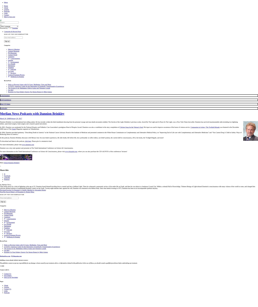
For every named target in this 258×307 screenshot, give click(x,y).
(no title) (10, 90)
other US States (5, 104)
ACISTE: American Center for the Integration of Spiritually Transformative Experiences (36, 86)
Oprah (14, 129)
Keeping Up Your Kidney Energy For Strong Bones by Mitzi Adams (30, 92)
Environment (14, 62)
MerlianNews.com (5, 256)
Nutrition (11, 67)
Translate (15, 28)
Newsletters (7, 275)
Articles (6, 9)
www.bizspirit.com (71, 151)
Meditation (11, 66)
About (6, 8)
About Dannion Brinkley (12, 163)
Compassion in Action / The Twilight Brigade (205, 127)
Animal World (12, 55)
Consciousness (15, 58)
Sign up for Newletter (11, 277)
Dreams (10, 60)
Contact (6, 15)
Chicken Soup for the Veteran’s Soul (131, 127)
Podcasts (7, 11)
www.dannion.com (28, 145)
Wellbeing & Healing (17, 77)
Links (6, 13)
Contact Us (7, 274)
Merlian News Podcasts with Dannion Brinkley (32, 113)
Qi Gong (11, 71)
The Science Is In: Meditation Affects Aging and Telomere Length (29, 88)
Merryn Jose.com (9, 17)
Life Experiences (5, 100)
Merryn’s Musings (14, 49)
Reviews (13, 73)
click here (28, 141)
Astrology (11, 57)
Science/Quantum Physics (16, 75)
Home (6, 6)
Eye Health (11, 64)
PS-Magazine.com (16, 256)
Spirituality (3, 108)
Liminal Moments (13, 51)
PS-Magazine (12, 53)
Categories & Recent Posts (12, 31)
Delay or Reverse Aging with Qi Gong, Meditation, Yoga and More (29, 84)
